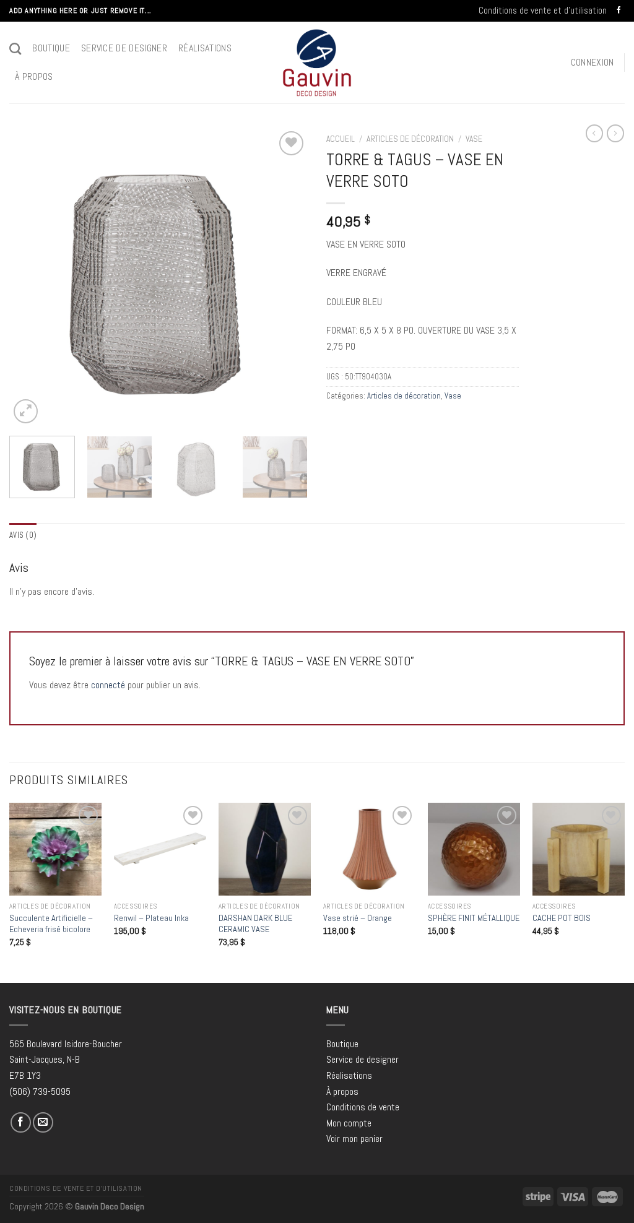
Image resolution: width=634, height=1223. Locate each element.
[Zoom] (26, 411)
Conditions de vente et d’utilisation (543, 10)
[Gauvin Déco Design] (317, 62)
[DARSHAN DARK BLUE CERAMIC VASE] (265, 849)
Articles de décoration (410, 139)
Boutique (51, 47)
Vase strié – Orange (357, 917)
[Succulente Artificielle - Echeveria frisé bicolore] (55, 849)
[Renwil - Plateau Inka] (160, 849)
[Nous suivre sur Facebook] (618, 10)
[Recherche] (15, 48)
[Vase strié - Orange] (369, 849)
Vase (474, 139)
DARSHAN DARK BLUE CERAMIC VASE (255, 923)
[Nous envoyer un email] (43, 1122)
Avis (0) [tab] (23, 535)
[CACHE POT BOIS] (578, 849)
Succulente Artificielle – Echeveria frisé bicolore (51, 923)
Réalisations (205, 47)
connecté (108, 684)
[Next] (286, 277)
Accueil (340, 139)
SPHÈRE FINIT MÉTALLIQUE (473, 917)
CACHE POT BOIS (561, 917)
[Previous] (31, 277)
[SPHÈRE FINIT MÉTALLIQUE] (474, 849)
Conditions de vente (362, 1106)
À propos (34, 76)
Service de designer (124, 47)
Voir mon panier (354, 1138)
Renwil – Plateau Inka (151, 917)
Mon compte (348, 1123)
